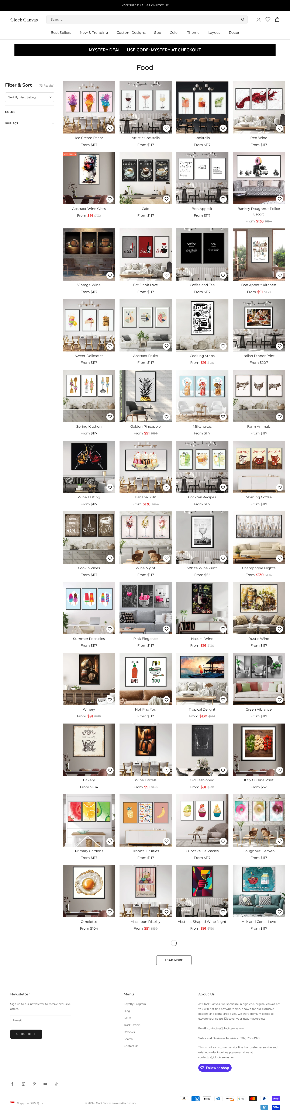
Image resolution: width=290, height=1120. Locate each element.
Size (157, 33)
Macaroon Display (145, 922)
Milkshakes (202, 426)
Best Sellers (61, 33)
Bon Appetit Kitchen (258, 285)
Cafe (145, 209)
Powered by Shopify (124, 1103)
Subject (29, 123)
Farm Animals (258, 426)
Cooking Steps (202, 356)
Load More (174, 960)
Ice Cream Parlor (89, 138)
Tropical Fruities (145, 851)
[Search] (243, 19)
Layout (214, 33)
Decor (234, 33)
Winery (89, 709)
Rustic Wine (258, 639)
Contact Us (131, 1046)
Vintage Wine (89, 285)
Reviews (129, 1032)
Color (174, 33)
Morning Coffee (259, 497)
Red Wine (258, 138)
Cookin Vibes (89, 568)
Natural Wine (202, 639)
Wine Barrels (145, 780)
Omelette (89, 922)
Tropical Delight (202, 709)
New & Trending (94, 33)
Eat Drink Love (145, 285)
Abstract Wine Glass (89, 209)
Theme (193, 33)
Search (128, 1039)
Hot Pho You (145, 709)
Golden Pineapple (145, 426)
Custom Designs (131, 33)
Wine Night (145, 568)
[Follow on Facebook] (12, 1084)
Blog (127, 1011)
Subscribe (26, 1034)
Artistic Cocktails (146, 138)
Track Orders (132, 1025)
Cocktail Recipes (202, 497)
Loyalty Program (135, 1004)
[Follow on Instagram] (23, 1084)
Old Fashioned (202, 780)
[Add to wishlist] (110, 128)
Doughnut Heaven (259, 851)
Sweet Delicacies (89, 356)
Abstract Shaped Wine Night (202, 922)
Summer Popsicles (89, 639)
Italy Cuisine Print (259, 780)
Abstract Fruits (145, 356)
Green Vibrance (259, 709)
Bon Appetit (202, 209)
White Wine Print (202, 568)
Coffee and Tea (202, 285)
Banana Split (145, 497)
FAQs (127, 1018)
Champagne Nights (259, 568)
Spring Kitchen (89, 426)
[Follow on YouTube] (45, 1084)
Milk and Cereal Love (258, 922)
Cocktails (202, 138)
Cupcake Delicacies (202, 851)
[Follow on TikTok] (56, 1084)
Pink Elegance (145, 639)
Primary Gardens (89, 851)
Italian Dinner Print (259, 356)
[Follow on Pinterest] (34, 1084)
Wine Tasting (89, 497)
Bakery (89, 780)
